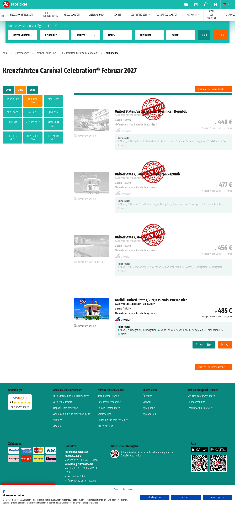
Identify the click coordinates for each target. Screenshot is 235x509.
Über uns (147, 396)
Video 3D (57, 426)
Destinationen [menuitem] (139, 14)
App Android (149, 414)
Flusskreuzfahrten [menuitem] (167, 14)
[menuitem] (186, 4)
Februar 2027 (33, 100)
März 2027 (53, 99)
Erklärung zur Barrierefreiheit (113, 420)
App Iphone (149, 408)
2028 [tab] (32, 89)
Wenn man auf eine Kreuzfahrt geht (71, 414)
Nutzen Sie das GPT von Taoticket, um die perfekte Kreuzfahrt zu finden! (146, 454)
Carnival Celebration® (128, 304)
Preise (225, 344)
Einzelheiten (204, 344)
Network (147, 402)
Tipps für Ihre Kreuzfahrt (65, 408)
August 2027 (33, 122)
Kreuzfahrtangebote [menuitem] (22, 14)
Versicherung (104, 414)
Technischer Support (108, 396)
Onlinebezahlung (196, 402)
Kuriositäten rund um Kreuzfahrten (71, 396)
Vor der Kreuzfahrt (62, 402)
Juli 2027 (12, 122)
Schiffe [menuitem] (117, 14)
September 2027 (53, 124)
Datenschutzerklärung (109, 402)
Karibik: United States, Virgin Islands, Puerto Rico (151, 300)
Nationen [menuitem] (192, 14)
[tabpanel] (33, 120)
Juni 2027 (53, 112)
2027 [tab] (20, 89)
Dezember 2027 (53, 137)
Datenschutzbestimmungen (124, 489)
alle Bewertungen (20, 407)
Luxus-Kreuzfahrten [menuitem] (50, 15)
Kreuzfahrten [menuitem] (72, 14)
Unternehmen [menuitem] (96, 14)
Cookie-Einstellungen (109, 408)
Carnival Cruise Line (46, 53)
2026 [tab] (8, 89)
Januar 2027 (12, 99)
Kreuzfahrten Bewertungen (201, 396)
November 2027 (32, 137)
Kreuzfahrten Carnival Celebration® (80, 53)
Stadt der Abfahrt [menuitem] (211, 15)
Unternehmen (22, 53)
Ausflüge (57, 420)
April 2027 (12, 112)
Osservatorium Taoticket (200, 408)
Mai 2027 (32, 112)
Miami (132, 313)
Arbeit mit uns (105, 426)
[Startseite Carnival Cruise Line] (124, 317)
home (6, 53)
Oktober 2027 (12, 137)
